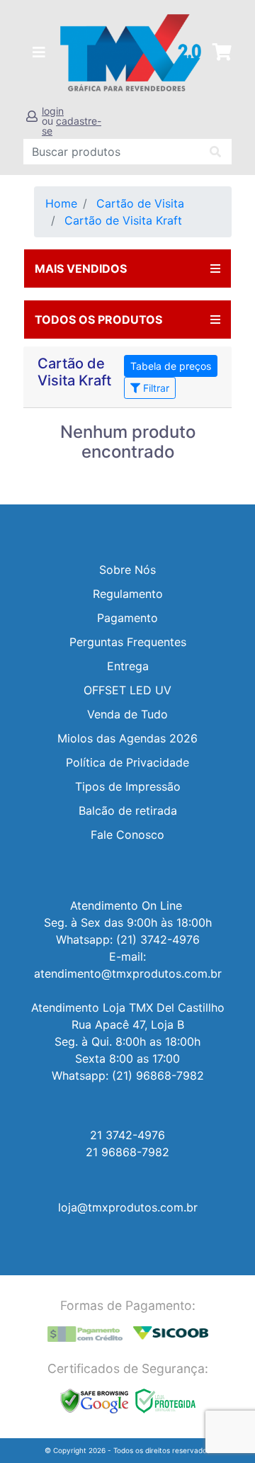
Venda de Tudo (127, 714)
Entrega (128, 666)
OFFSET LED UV (127, 690)
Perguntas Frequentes (127, 642)
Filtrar (154, 388)
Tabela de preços (170, 366)
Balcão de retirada (128, 810)
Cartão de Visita (140, 203)
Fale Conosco (127, 834)
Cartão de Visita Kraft (123, 220)
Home (61, 203)
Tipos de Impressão (128, 786)
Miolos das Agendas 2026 (127, 738)
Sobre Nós (127, 570)
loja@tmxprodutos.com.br (128, 1207)
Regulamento (128, 594)
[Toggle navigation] (39, 52)
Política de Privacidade (127, 762)
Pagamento (127, 618)
